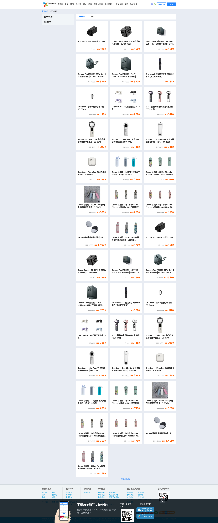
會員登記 (130, 495)
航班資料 (112, 492)
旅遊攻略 (133, 4)
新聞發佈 (69, 497)
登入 (171, 4)
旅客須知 (101, 492)
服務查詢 (141, 497)
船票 (90, 4)
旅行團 (60, 4)
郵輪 (85, 4)
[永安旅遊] (49, 4)
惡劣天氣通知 (114, 497)
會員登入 (130, 492)
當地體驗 (108, 4)
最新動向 (69, 495)
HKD (91, 49)
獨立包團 (119, 4)
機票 (66, 4)
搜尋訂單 (162, 4)
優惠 (126, 4)
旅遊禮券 (101, 497)
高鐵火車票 (98, 4)
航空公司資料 (114, 495)
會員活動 (141, 492)
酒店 (72, 4)
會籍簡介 (130, 497)
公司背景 (69, 492)
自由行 (78, 4)
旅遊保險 (101, 495)
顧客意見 (141, 495)
